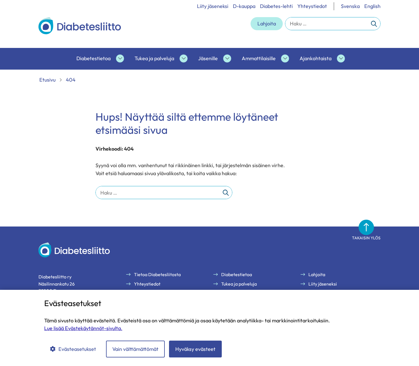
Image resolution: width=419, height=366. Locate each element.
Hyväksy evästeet (195, 349)
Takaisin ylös (366, 237)
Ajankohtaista (315, 58)
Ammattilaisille (259, 58)
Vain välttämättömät (135, 349)
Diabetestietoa (93, 58)
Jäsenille (208, 58)
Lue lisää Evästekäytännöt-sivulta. (83, 328)
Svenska (350, 6)
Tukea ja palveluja (154, 58)
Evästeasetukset (77, 349)
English (372, 6)
